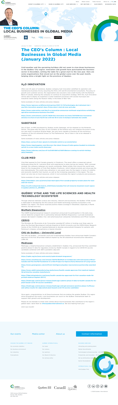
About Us (106, 1)
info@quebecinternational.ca (53, 303)
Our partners (46, 352)
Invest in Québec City (36, 4)
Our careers (45, 349)
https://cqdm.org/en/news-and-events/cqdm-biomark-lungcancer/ (46, 256)
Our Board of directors (49, 355)
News (77, 1)
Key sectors (85, 4)
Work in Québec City (56, 4)
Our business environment (18, 349)
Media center (38, 334)
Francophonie (14, 355)
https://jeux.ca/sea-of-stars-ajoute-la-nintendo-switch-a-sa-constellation (49, 142)
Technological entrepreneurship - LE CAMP (91, 352)
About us (60, 334)
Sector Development (84, 361)
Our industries (14, 352)
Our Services (71, 4)
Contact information (92, 334)
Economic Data (110, 4)
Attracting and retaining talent (87, 346)
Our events (98, 4)
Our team (45, 346)
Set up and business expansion (87, 358)
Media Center (86, 1)
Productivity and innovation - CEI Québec (90, 355)
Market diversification (84, 349)
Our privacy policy (47, 358)
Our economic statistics (17, 346)
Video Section (96, 1)
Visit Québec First (83, 369)
